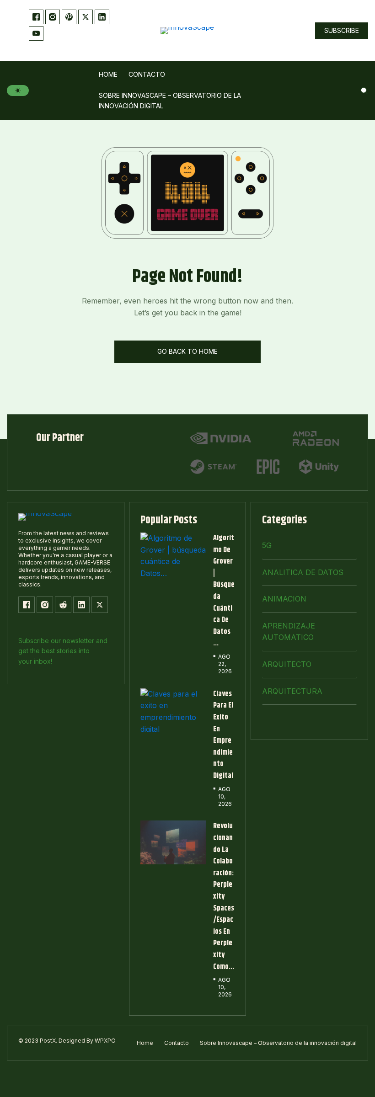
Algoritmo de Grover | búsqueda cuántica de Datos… (224, 591)
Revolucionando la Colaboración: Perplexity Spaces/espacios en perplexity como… (223, 896)
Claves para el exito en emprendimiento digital (223, 735)
